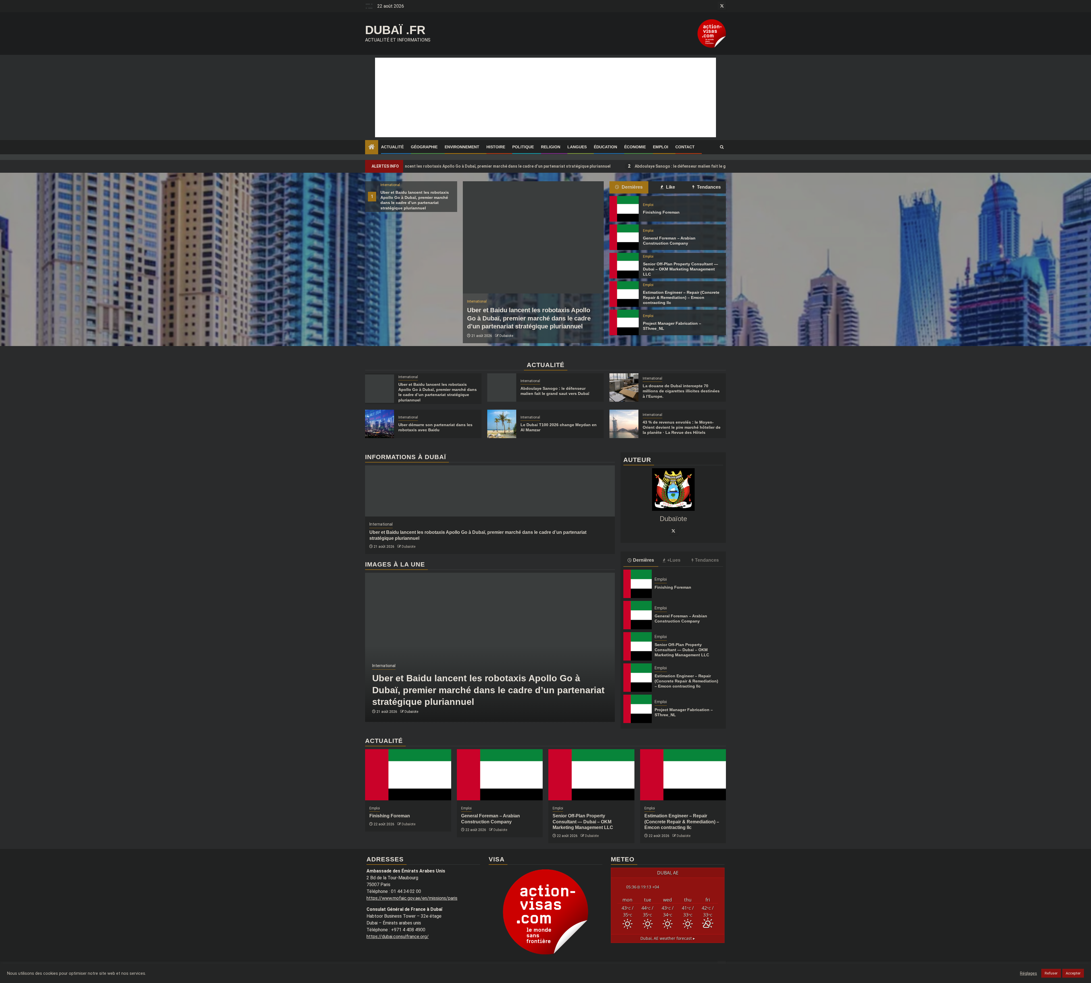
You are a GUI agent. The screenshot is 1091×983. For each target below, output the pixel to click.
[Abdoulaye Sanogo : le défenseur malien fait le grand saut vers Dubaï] (501, 387)
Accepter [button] (1073, 973)
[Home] (371, 147)
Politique (523, 147)
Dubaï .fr (395, 30)
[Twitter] (673, 530)
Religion (550, 147)
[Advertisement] (545, 97)
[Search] (721, 147)
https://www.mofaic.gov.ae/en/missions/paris (412, 898)
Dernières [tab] (632, 187)
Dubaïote (506, 336)
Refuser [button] (1051, 973)
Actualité (392, 147)
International (390, 185)
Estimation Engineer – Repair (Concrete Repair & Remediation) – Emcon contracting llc (681, 297)
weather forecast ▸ (667, 938)
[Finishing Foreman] (623, 209)
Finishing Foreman (661, 212)
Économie (635, 147)
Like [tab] (670, 187)
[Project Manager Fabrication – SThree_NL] (623, 322)
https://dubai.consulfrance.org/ (398, 936)
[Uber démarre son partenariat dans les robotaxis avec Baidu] (379, 424)
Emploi (660, 147)
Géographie (424, 147)
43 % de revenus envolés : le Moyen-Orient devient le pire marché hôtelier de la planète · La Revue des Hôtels (682, 427)
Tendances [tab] (708, 187)
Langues (577, 147)
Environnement (462, 147)
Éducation (605, 147)
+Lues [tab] (673, 559)
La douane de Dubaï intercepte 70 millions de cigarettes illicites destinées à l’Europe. (681, 391)
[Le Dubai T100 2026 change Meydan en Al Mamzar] (501, 424)
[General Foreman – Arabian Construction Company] (623, 237)
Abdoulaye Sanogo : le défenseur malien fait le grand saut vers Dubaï (618, 166)
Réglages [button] (1028, 973)
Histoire (495, 147)
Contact (685, 147)
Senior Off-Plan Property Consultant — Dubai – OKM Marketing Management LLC (680, 269)
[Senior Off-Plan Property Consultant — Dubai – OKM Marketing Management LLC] (623, 265)
